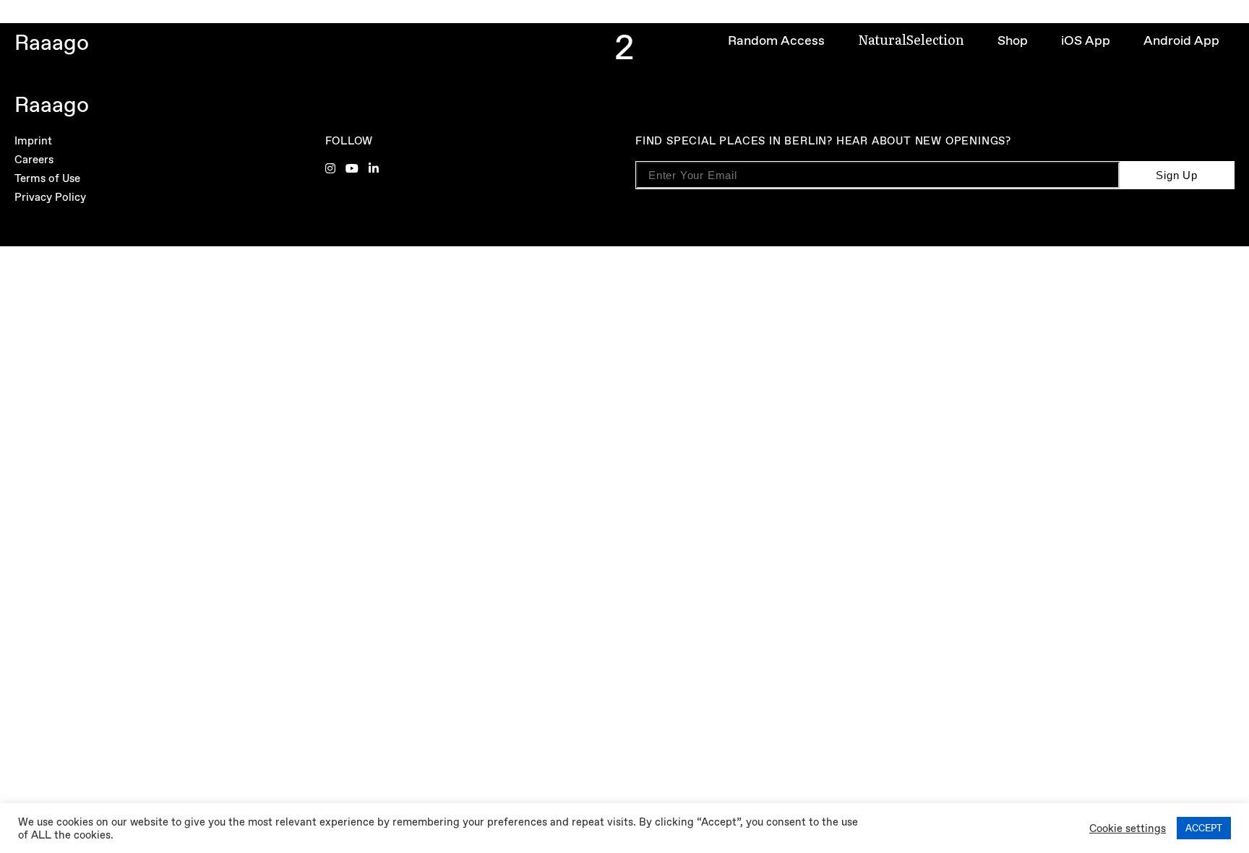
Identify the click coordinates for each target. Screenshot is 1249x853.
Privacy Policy (50, 197)
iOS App (1085, 40)
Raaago (51, 42)
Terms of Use (47, 178)
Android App (1181, 40)
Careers (33, 159)
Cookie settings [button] (1127, 828)
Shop (1012, 40)
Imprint (33, 141)
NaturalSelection (911, 39)
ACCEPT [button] (1203, 828)
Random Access (776, 40)
